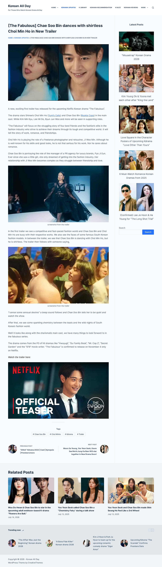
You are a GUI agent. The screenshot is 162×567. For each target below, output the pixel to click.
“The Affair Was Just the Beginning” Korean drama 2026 (29, 543)
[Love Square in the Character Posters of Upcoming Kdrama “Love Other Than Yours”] (136, 119)
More (143, 7)
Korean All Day (19, 6)
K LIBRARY (83, 7)
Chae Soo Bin (39, 434)
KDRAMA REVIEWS (131, 7)
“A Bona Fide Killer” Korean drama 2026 (65, 543)
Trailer (80, 434)
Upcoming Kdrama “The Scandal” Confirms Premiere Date (141, 543)
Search (122, 228)
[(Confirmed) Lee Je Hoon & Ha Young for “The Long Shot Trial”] (136, 197)
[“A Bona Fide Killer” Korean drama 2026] (49, 543)
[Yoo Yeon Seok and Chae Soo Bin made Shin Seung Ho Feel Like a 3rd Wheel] (131, 490)
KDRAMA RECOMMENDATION (101, 7)
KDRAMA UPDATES (68, 7)
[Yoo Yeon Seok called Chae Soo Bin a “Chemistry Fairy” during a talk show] (81, 490)
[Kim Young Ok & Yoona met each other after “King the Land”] (136, 78)
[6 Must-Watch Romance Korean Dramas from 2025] (136, 160)
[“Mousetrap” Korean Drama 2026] (136, 41)
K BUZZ (118, 7)
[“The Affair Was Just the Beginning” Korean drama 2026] (12, 543)
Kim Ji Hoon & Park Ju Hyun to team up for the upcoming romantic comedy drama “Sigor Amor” (104, 543)
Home (53, 7)
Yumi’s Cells (54, 115)
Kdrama (69, 434)
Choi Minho (55, 434)
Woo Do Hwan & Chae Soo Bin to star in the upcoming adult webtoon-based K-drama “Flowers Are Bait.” (29, 510)
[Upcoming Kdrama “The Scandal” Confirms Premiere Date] (124, 543)
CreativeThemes (35, 562)
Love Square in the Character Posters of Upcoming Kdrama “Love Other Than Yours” (136, 141)
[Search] (153, 8)
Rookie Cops (87, 115)
